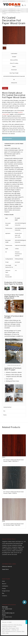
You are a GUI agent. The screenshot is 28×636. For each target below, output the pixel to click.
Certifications (5, 586)
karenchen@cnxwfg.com (20, 1)
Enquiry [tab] (4, 415)
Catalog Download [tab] (7, 407)
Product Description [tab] (7, 138)
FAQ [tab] (4, 411)
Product (4, 588)
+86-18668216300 (7, 609)
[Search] (21, 5)
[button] (24, 602)
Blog (3, 593)
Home (3, 581)
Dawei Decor (5, 569)
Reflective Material (7, 566)
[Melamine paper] (14, 36)
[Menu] (25, 5)
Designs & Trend (6, 591)
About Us (4, 583)
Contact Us (4, 595)
